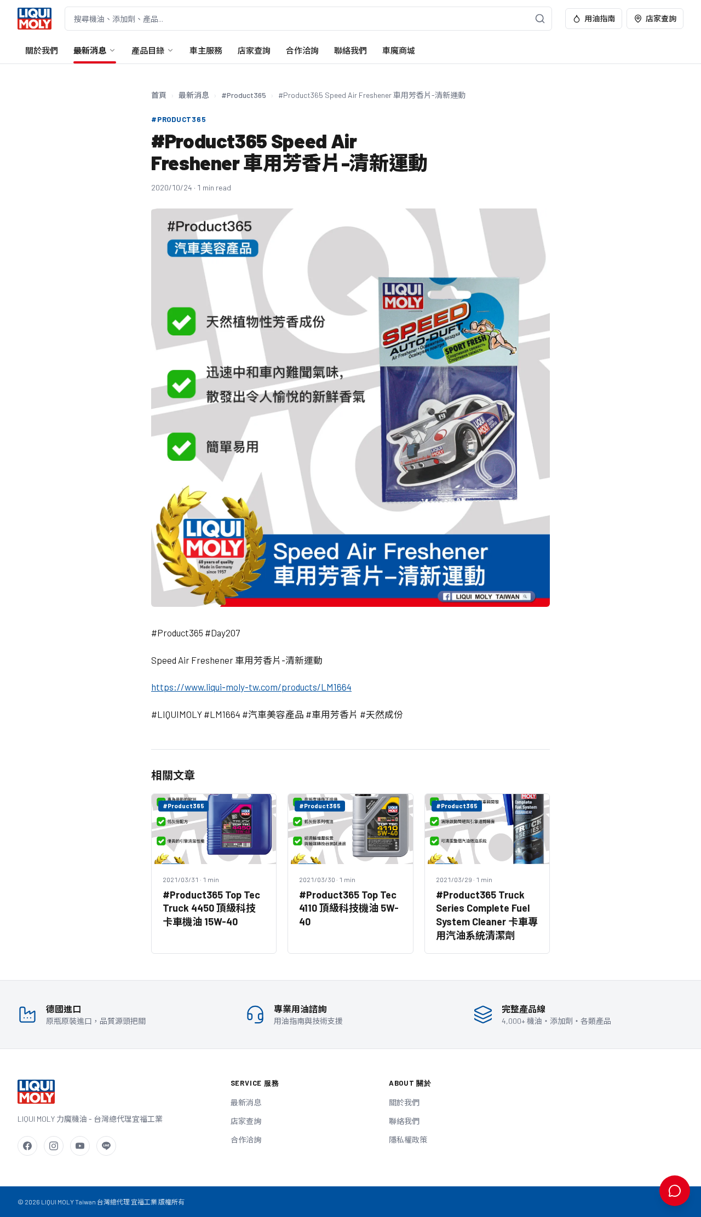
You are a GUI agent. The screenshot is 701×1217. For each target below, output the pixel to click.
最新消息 (89, 50)
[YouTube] (80, 1146)
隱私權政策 (408, 1139)
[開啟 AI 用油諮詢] (674, 1190)
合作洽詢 (302, 50)
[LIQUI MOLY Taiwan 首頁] (34, 19)
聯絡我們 (350, 50)
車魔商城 (398, 50)
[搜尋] (540, 18)
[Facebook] (27, 1146)
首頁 (158, 95)
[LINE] (106, 1146)
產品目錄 (147, 50)
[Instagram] (54, 1146)
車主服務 (205, 50)
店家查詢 (661, 18)
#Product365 (243, 95)
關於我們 (41, 50)
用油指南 (599, 18)
